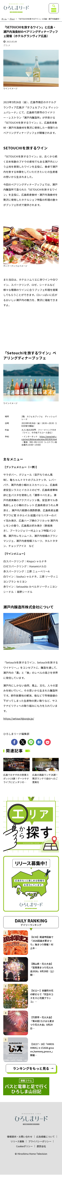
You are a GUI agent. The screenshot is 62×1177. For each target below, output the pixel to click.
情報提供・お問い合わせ (19, 1136)
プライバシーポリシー (39, 1141)
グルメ (12, 19)
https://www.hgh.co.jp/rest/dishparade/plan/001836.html (39, 438)
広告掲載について (45, 1136)
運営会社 (41, 1146)
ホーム (4, 19)
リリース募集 (17, 1141)
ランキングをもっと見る (31, 1068)
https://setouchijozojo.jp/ (18, 718)
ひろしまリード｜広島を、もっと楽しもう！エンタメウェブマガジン (16, 8)
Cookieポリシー (24, 1146)
